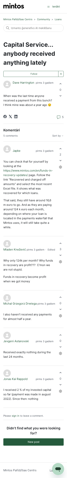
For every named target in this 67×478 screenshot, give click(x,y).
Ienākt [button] (56, 6)
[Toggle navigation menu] (48, 6)
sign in (15, 415)
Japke (16, 150)
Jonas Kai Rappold (15, 379)
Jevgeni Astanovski (16, 341)
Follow (34, 73)
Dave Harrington (23, 82)
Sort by (56, 135)
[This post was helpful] (60, 84)
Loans (58, 19)
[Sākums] (13, 6)
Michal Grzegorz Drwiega (20, 303)
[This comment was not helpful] (60, 160)
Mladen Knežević (14, 249)
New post (33, 441)
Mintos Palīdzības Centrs (17, 19)
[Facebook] (5, 116)
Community (43, 19)
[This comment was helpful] (60, 148)
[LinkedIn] (15, 116)
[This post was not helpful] (60, 95)
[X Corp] (10, 116)
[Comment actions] (60, 167)
